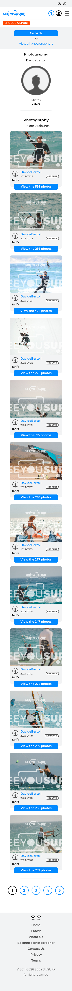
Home (36, 925)
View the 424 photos (36, 311)
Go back (36, 33)
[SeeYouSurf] (14, 13)
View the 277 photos (36, 559)
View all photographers (36, 43)
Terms (36, 960)
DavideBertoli (31, 172)
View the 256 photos (36, 248)
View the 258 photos (36, 808)
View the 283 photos (36, 497)
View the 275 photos (36, 373)
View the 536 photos (36, 186)
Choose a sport (16, 23)
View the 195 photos (36, 435)
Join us (51, 13)
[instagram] (64, 3)
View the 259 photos (36, 746)
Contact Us (36, 948)
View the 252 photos (36, 870)
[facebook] (59, 3)
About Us (36, 937)
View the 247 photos (36, 621)
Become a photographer (36, 943)
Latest (36, 931)
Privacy (36, 954)
